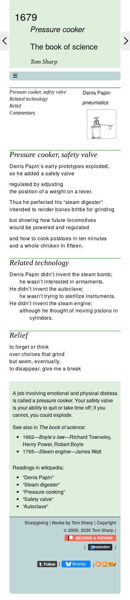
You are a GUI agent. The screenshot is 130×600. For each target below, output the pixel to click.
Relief (15, 105)
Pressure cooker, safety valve (37, 92)
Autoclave (35, 506)
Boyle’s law (52, 436)
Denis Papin (96, 92)
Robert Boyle (69, 444)
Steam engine (54, 451)
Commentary (22, 112)
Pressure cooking (43, 491)
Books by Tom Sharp (72, 522)
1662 (28, 436)
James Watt (88, 451)
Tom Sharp (103, 530)
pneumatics (96, 102)
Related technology (28, 99)
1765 (28, 451)
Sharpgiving (36, 522)
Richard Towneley (90, 436)
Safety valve (38, 499)
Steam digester (41, 484)
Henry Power (37, 444)
